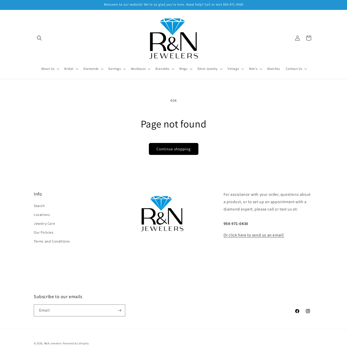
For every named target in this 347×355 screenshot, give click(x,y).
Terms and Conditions (52, 241)
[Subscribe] (119, 310)
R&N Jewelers (53, 343)
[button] (39, 38)
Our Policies (43, 232)
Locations (42, 214)
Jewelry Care (44, 223)
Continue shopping (173, 149)
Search (39, 205)
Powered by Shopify (76, 343)
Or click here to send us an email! (254, 235)
